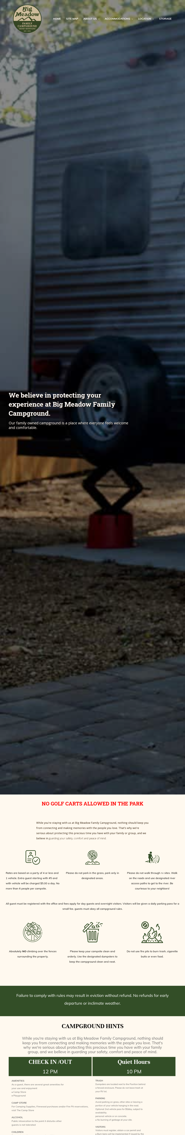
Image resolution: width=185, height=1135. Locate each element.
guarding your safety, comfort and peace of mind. (77, 838)
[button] (98, 18)
